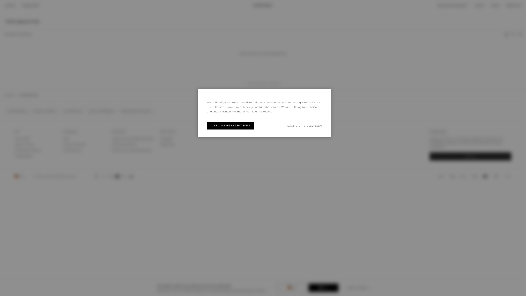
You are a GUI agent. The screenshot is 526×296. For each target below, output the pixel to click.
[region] (264, 113)
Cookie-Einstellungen (304, 125)
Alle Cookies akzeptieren (230, 125)
